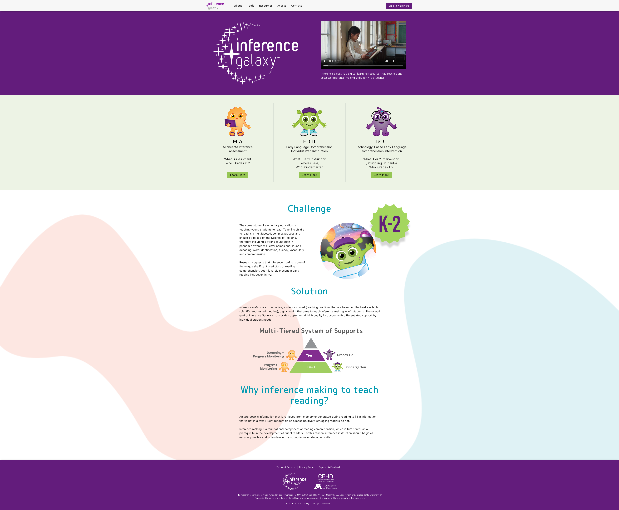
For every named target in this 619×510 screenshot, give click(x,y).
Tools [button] (250, 5)
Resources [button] (266, 5)
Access (281, 5)
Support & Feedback (329, 467)
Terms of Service (285, 467)
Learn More (237, 175)
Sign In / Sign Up (399, 5)
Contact (296, 5)
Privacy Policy (307, 467)
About (238, 5)
